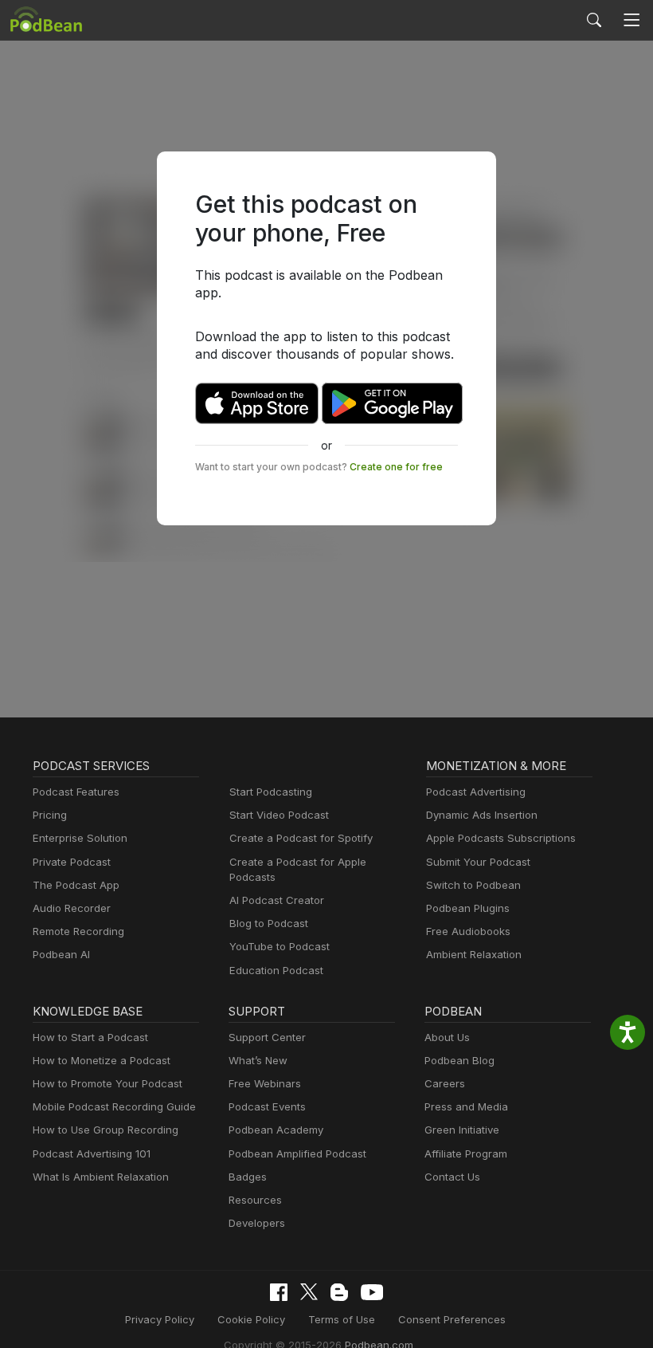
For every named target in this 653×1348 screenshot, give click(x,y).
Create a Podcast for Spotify (301, 837)
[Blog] (339, 1292)
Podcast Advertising (476, 791)
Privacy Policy (159, 1319)
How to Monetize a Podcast (101, 1060)
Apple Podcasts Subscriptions (501, 837)
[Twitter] (309, 1291)
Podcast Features (76, 791)
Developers (257, 1222)
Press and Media (466, 1106)
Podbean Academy (276, 1129)
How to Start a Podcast (90, 1037)
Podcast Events (267, 1106)
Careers (444, 1083)
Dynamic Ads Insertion (482, 814)
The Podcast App (76, 884)
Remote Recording (78, 931)
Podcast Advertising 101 (92, 1153)
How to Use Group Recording (105, 1129)
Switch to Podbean (473, 884)
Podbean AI (61, 954)
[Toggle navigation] (632, 20)
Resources (255, 1199)
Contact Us (452, 1176)
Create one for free (396, 467)
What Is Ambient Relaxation (101, 1176)
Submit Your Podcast (478, 861)
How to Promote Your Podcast (107, 1083)
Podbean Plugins (468, 908)
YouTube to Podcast (279, 946)
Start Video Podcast (279, 814)
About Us (447, 1037)
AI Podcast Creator (276, 900)
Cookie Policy (251, 1319)
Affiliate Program (465, 1153)
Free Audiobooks (468, 931)
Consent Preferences (452, 1319)
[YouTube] (372, 1292)
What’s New (258, 1060)
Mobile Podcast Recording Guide (114, 1106)
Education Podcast (276, 970)
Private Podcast (72, 861)
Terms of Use (341, 1319)
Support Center (267, 1037)
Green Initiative (461, 1129)
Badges (248, 1176)
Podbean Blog (459, 1060)
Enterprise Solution (80, 837)
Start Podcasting (270, 791)
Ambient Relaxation (474, 954)
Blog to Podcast (268, 923)
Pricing (50, 814)
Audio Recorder (72, 908)
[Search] (594, 20)
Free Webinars (265, 1083)
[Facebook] (278, 1292)
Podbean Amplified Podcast (297, 1153)
